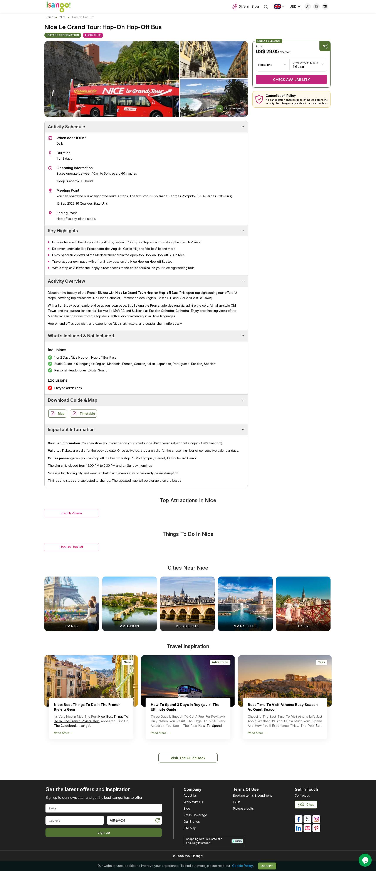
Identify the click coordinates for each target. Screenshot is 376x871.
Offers (243, 6)
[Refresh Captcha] (157, 821)
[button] (325, 603)
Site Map (190, 828)
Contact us (302, 795)
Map (61, 413)
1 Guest (298, 66)
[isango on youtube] (307, 828)
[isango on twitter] (307, 819)
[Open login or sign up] (307, 6)
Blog (255, 6)
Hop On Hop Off (71, 547)
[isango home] (62, 6)
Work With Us (193, 802)
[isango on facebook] (298, 819)
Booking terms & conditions (252, 795)
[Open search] (266, 6)
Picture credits (243, 808)
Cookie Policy (242, 866)
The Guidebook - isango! (72, 725)
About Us (190, 795)
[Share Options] (324, 46)
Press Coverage (195, 815)
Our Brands (192, 821)
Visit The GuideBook (188, 758)
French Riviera (71, 513)
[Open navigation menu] (325, 6)
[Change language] (279, 6)
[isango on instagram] (316, 819)
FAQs (236, 802)
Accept (267, 866)
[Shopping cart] (316, 6)
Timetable (87, 413)
